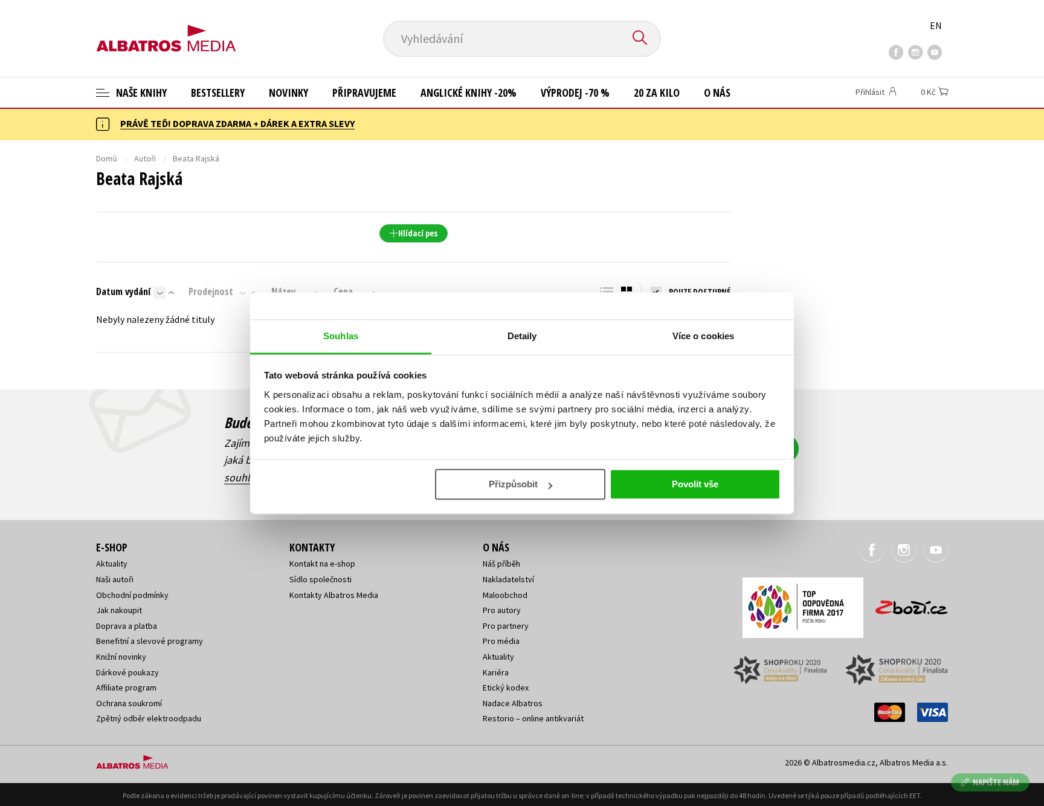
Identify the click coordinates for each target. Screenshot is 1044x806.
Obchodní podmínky (132, 595)
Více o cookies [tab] (703, 336)
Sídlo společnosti (320, 579)
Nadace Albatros (513, 703)
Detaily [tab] (522, 336)
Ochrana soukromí (129, 703)
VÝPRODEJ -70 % (575, 92)
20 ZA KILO (657, 92)
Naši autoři (115, 579)
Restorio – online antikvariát (533, 718)
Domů (106, 158)
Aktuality (111, 563)
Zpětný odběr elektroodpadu (148, 718)
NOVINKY (288, 92)
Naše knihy (140, 92)
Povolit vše (695, 484)
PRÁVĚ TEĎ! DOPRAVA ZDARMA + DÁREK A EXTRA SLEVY (237, 123)
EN (936, 25)
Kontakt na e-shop (322, 563)
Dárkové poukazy (127, 672)
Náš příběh (501, 563)
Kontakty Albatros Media (333, 595)
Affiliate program (126, 687)
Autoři (145, 158)
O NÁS (717, 92)
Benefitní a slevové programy (149, 640)
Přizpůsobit (513, 484)
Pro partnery (506, 625)
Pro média (501, 640)
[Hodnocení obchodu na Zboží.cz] (905, 603)
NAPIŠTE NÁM (996, 782)
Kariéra (496, 672)
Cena (343, 291)
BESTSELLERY (218, 92)
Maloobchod (505, 595)
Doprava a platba (126, 625)
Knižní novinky (121, 656)
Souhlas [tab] (340, 336)
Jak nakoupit (119, 610)
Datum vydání (123, 291)
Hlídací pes (417, 233)
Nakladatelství (508, 579)
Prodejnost (210, 291)
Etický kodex (506, 687)
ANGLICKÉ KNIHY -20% (468, 92)
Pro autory (502, 610)
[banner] (166, 28)
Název (283, 291)
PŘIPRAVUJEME (364, 92)
